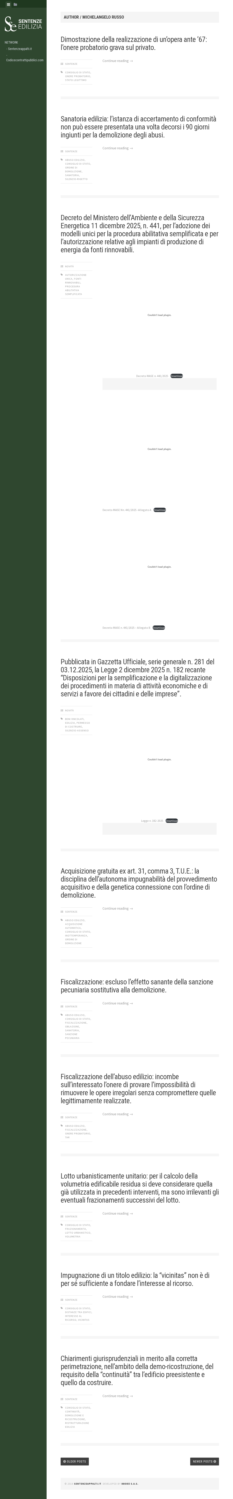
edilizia (70, 722)
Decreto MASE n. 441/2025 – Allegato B (126, 627)
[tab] (8, 4)
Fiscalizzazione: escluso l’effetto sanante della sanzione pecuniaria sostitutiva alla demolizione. (137, 986)
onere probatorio (77, 76)
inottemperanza (76, 935)
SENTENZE (71, 63)
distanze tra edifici (78, 1312)
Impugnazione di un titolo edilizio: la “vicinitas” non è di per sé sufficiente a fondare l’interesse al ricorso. (135, 1279)
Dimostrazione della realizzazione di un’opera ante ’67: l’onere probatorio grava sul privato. (134, 43)
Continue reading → (117, 60)
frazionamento (75, 1228)
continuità (72, 1411)
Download (176, 376)
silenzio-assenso (77, 730)
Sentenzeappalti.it (20, 49)
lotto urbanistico (77, 1232)
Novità (69, 266)
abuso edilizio (75, 160)
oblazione (72, 1026)
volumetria (72, 1236)
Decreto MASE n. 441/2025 (152, 376)
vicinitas (84, 1319)
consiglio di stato (77, 72)
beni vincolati (74, 719)
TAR (67, 1137)
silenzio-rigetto (76, 179)
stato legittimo (76, 80)
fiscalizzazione (76, 1022)
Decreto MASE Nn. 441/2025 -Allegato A (126, 510)
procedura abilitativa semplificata (73, 290)
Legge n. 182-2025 (152, 821)
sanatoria (72, 175)
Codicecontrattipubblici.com (24, 60)
